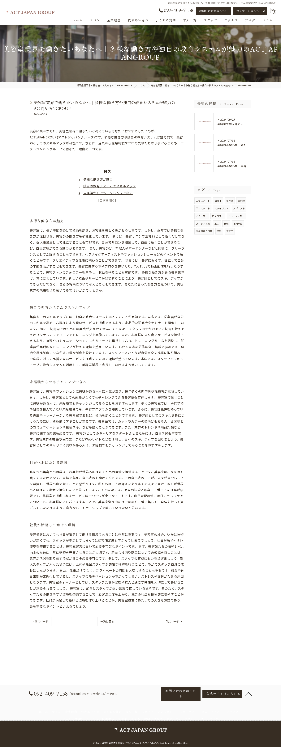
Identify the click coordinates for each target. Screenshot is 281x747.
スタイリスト (221, 208)
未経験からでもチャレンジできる (108, 193)
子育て (229, 231)
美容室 (229, 200)
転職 (226, 223)
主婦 (219, 231)
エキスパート (203, 200)
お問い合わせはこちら (213, 11)
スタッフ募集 (203, 223)
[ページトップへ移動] (248, 694)
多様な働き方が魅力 (98, 179)
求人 (216, 223)
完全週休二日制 (204, 231)
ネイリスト (218, 215)
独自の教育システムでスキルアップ (109, 186)
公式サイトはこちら (249, 11)
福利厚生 (238, 223)
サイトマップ (210, 719)
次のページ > (174, 621)
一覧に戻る (107, 621)
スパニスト (239, 208)
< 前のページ (40, 621)
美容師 (241, 200)
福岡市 (218, 200)
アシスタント (203, 208)
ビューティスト (236, 215)
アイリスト (201, 215)
